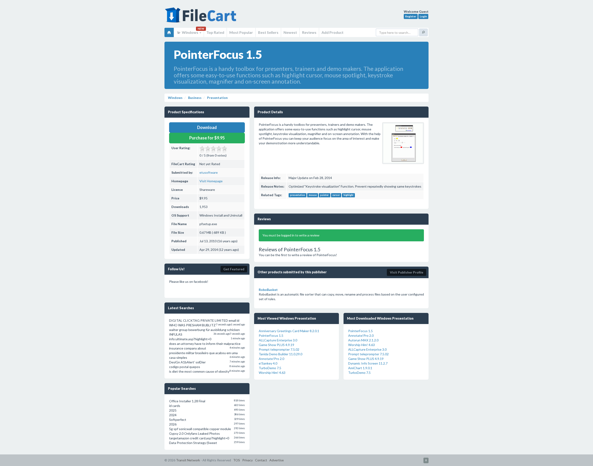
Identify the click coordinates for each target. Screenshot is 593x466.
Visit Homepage (211, 181)
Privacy (247, 460)
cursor (336, 195)
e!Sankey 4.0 (268, 363)
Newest (290, 32)
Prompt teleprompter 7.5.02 (279, 349)
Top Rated (215, 32)
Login (423, 16)
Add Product (333, 32)
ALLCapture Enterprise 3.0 (278, 340)
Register (410, 16)
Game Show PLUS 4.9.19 (276, 345)
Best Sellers (268, 32)
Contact (261, 460)
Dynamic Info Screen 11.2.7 (368, 363)
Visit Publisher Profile (406, 272)
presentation (297, 195)
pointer (324, 195)
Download (207, 127)
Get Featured (233, 269)
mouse (313, 195)
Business (194, 98)
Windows (190, 32)
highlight (348, 195)
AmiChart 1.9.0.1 (360, 368)
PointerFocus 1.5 (271, 335)
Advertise (276, 460)
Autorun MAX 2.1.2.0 (363, 340)
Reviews (309, 32)
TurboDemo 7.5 (270, 368)
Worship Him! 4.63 (272, 373)
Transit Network (188, 460)
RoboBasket (268, 290)
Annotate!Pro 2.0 (271, 359)
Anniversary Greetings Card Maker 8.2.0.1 (289, 331)
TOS (236, 460)
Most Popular (241, 32)
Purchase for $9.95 (207, 137)
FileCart (201, 17)
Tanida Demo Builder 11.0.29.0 (280, 354)
